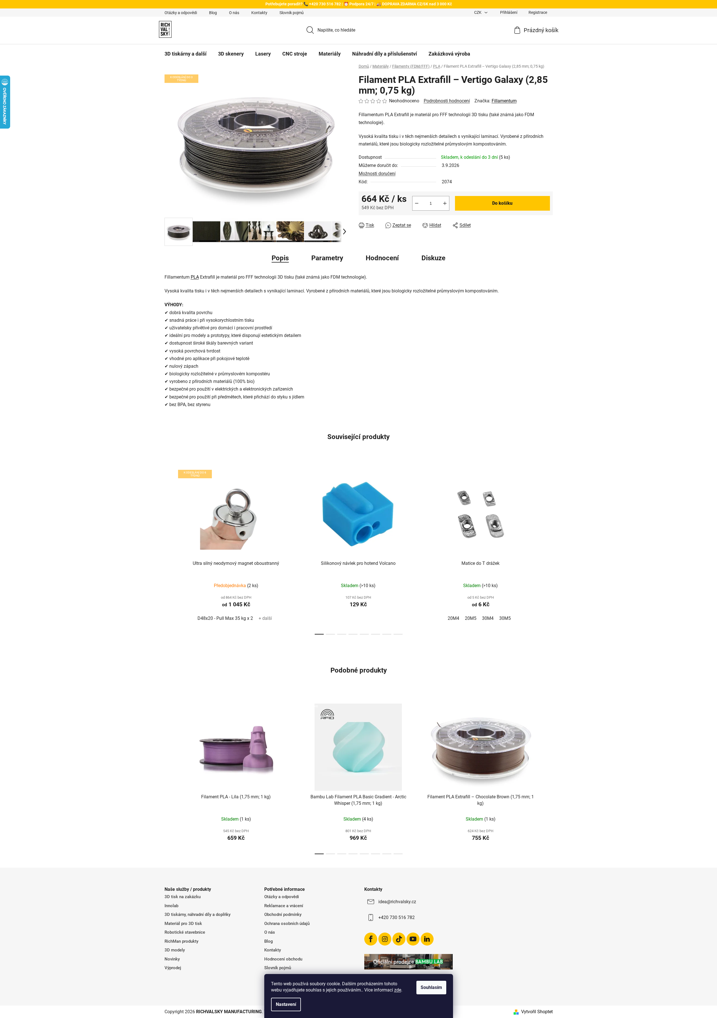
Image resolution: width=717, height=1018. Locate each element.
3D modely (175, 950)
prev (169, 550)
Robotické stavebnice (185, 932)
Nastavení (286, 1004)
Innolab (171, 905)
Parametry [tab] (327, 258)
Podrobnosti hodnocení (447, 100)
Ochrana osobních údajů (287, 923)
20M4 (453, 618)
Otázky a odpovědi (181, 12)
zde (397, 990)
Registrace (538, 12)
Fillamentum (504, 100)
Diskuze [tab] (433, 258)
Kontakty (259, 12)
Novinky (172, 959)
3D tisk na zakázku (183, 896)
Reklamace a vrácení (283, 905)
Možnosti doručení (377, 173)
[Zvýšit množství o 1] (445, 203)
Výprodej (173, 967)
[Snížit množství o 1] (416, 203)
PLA (195, 277)
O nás (234, 12)
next (548, 550)
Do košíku (502, 203)
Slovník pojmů (291, 12)
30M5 (505, 618)
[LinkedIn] (427, 939)
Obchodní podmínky (282, 914)
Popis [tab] (280, 258)
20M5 (470, 618)
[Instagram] (384, 939)
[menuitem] (185, 53)
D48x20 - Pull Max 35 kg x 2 (225, 618)
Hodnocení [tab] (382, 258)
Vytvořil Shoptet (537, 1011)
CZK (478, 12)
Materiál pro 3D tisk (183, 923)
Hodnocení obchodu (283, 959)
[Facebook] (370, 939)
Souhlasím (431, 987)
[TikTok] (398, 939)
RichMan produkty (181, 941)
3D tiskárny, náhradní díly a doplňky (197, 914)
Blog (213, 12)
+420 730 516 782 (396, 917)
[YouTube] (413, 939)
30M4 (488, 618)
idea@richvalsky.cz (397, 901)
